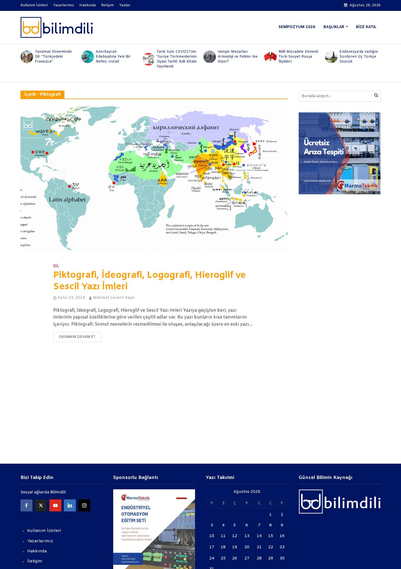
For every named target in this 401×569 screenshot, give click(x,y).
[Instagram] (84, 505)
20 (246, 547)
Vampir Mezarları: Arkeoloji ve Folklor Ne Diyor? (238, 56)
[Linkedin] (70, 505)
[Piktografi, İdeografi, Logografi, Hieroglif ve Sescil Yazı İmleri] (154, 179)
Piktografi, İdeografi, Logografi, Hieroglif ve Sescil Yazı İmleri (149, 281)
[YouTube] (55, 505)
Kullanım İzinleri (34, 5)
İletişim (107, 5)
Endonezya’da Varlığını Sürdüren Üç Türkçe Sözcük (358, 56)
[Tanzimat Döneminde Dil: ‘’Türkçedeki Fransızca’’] (26, 56)
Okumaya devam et (77, 337)
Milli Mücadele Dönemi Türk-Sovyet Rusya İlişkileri (298, 56)
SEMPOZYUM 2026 (297, 27)
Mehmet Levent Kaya (113, 297)
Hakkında (87, 5)
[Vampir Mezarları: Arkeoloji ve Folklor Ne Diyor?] (209, 56)
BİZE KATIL (366, 27)
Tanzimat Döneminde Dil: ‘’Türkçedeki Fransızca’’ (53, 56)
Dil (56, 266)
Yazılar (124, 5)
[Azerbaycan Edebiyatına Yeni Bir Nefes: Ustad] (87, 56)
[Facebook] (26, 505)
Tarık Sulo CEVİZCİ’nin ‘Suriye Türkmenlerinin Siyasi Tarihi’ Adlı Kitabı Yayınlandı (177, 59)
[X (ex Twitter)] (41, 505)
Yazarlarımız (63, 5)
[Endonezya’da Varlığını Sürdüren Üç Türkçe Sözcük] (331, 56)
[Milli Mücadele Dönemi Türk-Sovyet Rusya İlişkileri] (270, 56)
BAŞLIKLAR (334, 27)
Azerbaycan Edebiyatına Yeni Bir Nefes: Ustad (113, 56)
